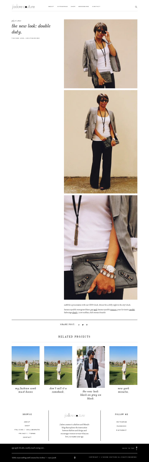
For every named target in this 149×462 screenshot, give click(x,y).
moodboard (84, 6)
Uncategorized (33, 38)
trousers (113, 309)
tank (95, 309)
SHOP (27, 426)
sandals (132, 309)
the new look (18, 38)
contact (96, 6)
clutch (74, 312)
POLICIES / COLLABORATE (27, 430)
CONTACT (27, 437)
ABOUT (27, 422)
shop (73, 6)
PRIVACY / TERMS (27, 433)
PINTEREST (121, 430)
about (51, 6)
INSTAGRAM (121, 422)
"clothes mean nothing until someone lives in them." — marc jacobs (34, 457)
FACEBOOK (122, 426)
